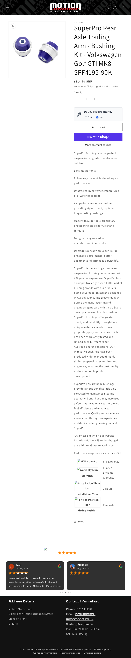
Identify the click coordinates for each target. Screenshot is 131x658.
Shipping (92, 86)
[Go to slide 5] (70, 592)
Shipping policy (92, 653)
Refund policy (83, 649)
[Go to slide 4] (68, 592)
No (101, 117)
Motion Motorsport (37, 649)
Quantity (78, 92)
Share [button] (81, 521)
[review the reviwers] (59, 567)
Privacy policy (102, 649)
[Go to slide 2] (62, 592)
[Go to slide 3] (65, 592)
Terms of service (70, 653)
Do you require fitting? (98, 111)
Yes (90, 117)
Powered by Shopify (60, 649)
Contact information (45, 653)
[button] (7, 7)
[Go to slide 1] (60, 592)
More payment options (98, 145)
